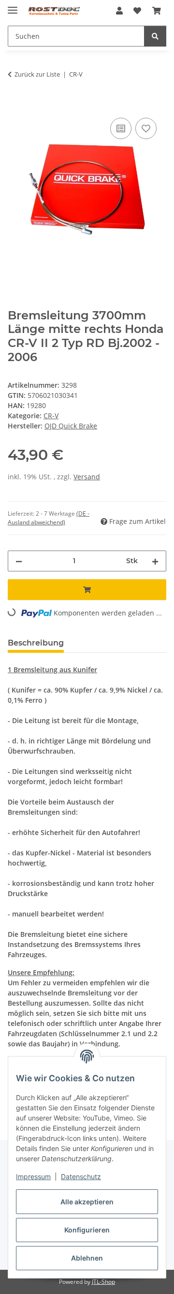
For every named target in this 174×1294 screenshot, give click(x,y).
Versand (86, 476)
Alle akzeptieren (87, 1202)
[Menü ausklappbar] (12, 6)
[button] (119, 10)
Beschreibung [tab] (36, 642)
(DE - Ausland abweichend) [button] (48, 517)
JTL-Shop (103, 1282)
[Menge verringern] (18, 561)
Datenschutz (81, 1176)
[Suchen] (155, 36)
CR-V (51, 415)
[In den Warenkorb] (15, 104)
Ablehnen (87, 1258)
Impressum (33, 1176)
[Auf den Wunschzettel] (146, 128)
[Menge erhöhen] (155, 561)
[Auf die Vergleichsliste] (120, 128)
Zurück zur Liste (37, 74)
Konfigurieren (87, 1230)
